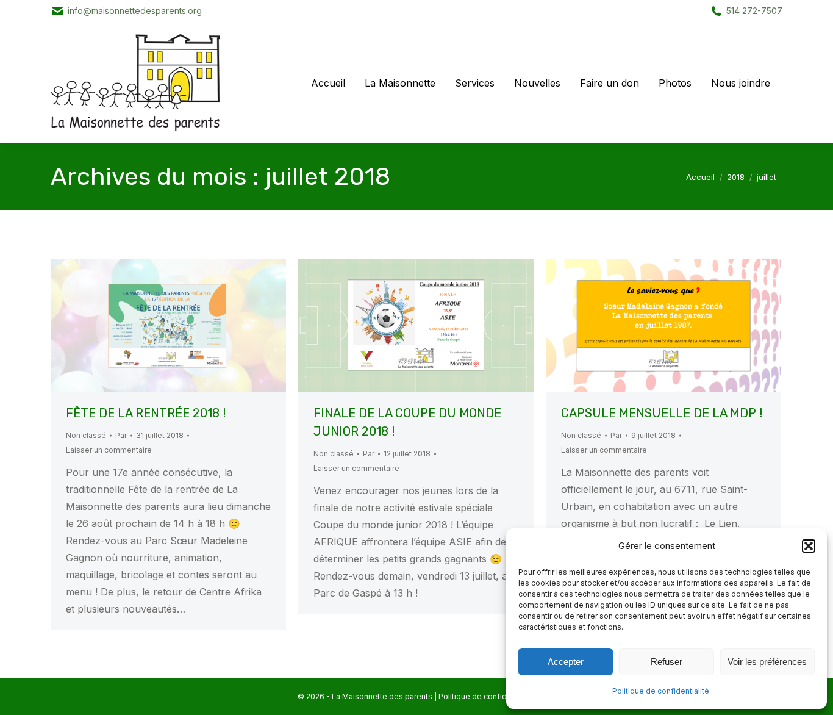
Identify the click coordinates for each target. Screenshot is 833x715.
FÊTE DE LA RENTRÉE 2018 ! (146, 413)
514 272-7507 (754, 10)
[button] (809, 546)
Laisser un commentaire (109, 450)
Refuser (666, 661)
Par (121, 435)
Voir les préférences (767, 661)
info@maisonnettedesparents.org (135, 10)
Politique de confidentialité (660, 690)
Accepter (566, 661)
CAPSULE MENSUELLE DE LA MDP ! (661, 413)
